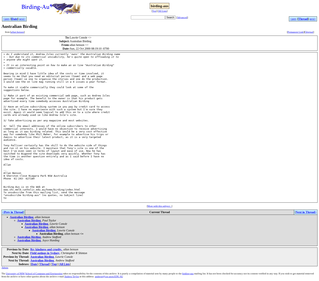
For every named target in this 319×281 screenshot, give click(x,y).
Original (309, 32)
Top (154, 11)
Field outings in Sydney (44, 253)
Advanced (182, 17)
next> (22, 18)
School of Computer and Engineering (44, 273)
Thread (303, 18)
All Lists (162, 11)
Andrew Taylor (71, 276)
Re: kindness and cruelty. (46, 249)
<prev (6, 18)
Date (14, 18)
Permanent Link (295, 32)
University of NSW (15, 273)
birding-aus (188, 273)
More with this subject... (159, 206)
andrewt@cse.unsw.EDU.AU (109, 276)
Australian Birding (21, 217)
